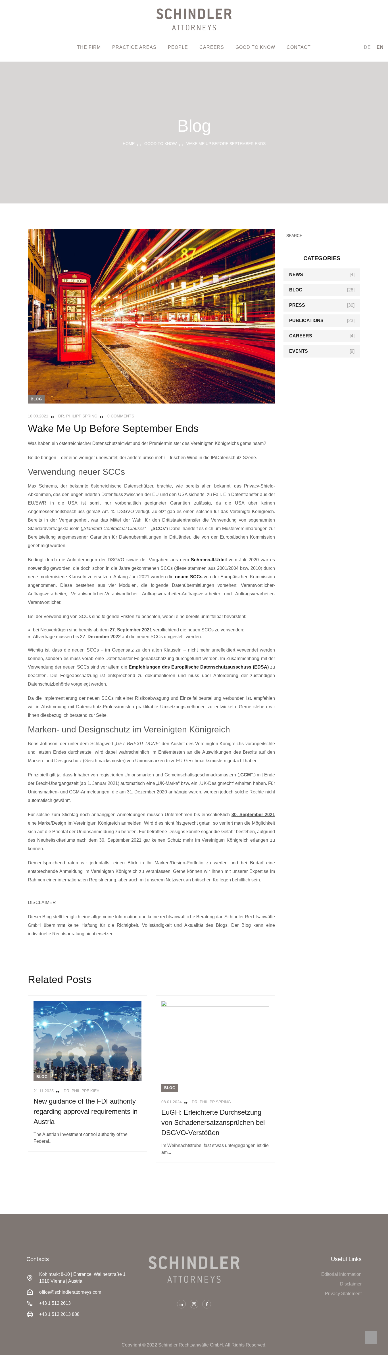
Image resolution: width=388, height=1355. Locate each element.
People (178, 47)
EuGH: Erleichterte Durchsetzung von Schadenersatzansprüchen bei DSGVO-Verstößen (213, 1122)
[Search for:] (321, 235)
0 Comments (120, 416)
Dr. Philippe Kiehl (83, 1091)
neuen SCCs (189, 576)
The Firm (89, 47)
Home (129, 143)
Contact (299, 47)
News (296, 274)
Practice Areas (134, 47)
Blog (36, 399)
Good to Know (255, 47)
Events (298, 351)
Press (297, 305)
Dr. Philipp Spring (77, 416)
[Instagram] (194, 1304)
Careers (211, 47)
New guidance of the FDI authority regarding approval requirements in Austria (85, 1111)
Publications (306, 320)
